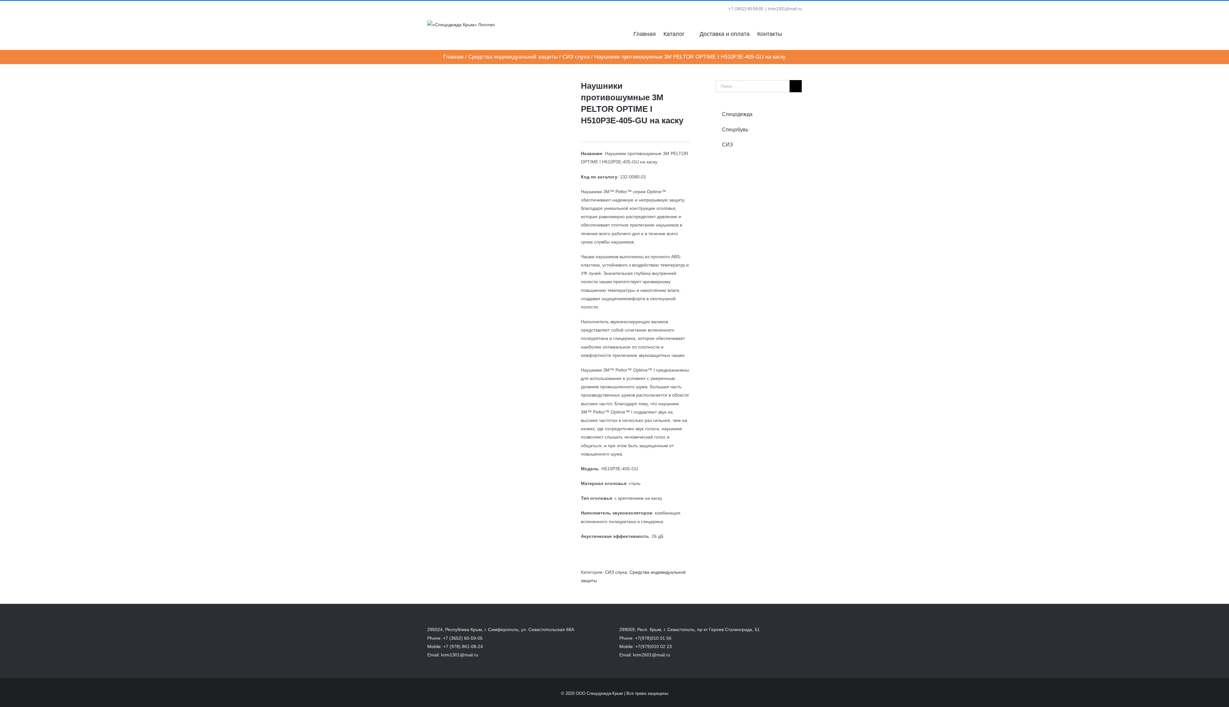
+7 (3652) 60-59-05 (463, 638)
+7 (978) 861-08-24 (463, 646)
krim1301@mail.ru (785, 8)
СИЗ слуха (616, 572)
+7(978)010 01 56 (653, 638)
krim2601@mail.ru (651, 654)
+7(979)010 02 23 (653, 646)
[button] (792, 33)
